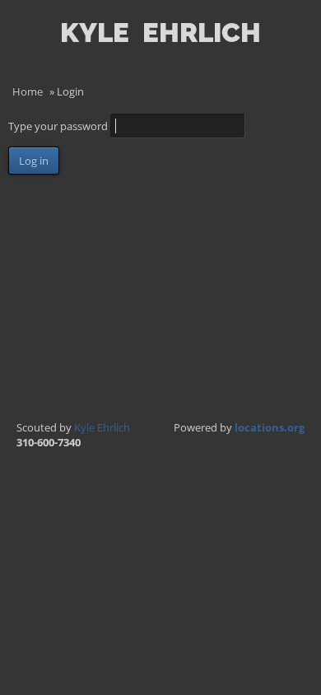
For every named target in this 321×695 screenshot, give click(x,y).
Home (27, 91)
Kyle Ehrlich (102, 427)
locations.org (270, 427)
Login (300, 54)
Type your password (59, 126)
